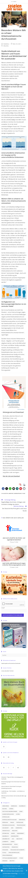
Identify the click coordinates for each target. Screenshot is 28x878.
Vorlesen (4, 860)
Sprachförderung (7, 855)
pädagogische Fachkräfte (17, 850)
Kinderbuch (5, 836)
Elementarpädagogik (8, 814)
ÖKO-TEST (12, 860)
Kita (13, 839)
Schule (4, 852)
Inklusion (14, 830)
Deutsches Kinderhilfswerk (9, 811)
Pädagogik (5, 850)
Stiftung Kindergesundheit (9, 858)
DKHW (20, 811)
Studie (23, 493)
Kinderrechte (6, 839)
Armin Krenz (5, 806)
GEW (12, 828)
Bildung (4, 808)
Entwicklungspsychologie (9, 819)
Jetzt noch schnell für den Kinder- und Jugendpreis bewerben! (14, 539)
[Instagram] (8, 767)
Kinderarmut (20, 833)
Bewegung (14, 806)
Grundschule (6, 830)
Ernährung (22, 819)
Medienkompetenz (7, 844)
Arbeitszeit (11, 493)
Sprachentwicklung (14, 852)
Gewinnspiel (19, 828)
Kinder (13, 833)
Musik (15, 844)
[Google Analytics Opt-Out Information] (2, 871)
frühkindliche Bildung (8, 825)
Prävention (15, 847)
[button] (3, 488)
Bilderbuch (22, 806)
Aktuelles (6, 46)
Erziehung (5, 822)
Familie (12, 822)
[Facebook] (4, 746)
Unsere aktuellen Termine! (7, 671)
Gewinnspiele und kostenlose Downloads (10, 663)
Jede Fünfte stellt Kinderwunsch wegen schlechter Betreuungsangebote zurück (14, 564)
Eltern (18, 814)
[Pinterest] (13, 767)
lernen (12, 841)
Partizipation (5, 847)
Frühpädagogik (21, 825)
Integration (5, 833)
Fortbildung (19, 822)
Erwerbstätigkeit (18, 493)
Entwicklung (5, 817)
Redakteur (6, 44)
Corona (11, 808)
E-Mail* (3, 608)
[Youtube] (8, 757)
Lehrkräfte (5, 841)
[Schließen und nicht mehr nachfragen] (26, 871)
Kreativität (19, 839)
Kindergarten (14, 836)
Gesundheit (5, 828)
